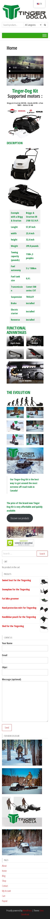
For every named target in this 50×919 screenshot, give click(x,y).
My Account (6, 890)
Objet (4, 667)
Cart (3, 895)
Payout (4, 901)
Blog (3, 875)
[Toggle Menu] (44, 35)
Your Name (7, 643)
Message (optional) (11, 679)
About (4, 865)
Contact (5, 885)
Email (4, 655)
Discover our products (19, 518)
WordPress (27, 910)
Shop (4, 880)
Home (4, 870)
